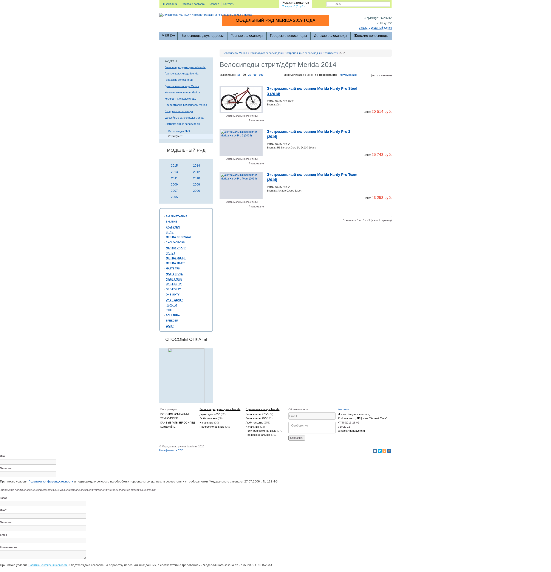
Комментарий (8, 547)
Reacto (171, 304)
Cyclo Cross (175, 242)
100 (261, 74)
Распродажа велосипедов (266, 53)
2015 (174, 165)
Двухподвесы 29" (213, 414)
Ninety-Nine (174, 278)
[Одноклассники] (384, 451)
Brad (169, 231)
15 (238, 74)
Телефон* (6, 522)
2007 (174, 190)
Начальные (209, 422)
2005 (174, 197)
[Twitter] (380, 451)
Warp (169, 325)
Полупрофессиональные (264, 430)
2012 (196, 172)
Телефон (5, 468)
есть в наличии (382, 75)
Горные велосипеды (247, 35)
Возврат (214, 4)
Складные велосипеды (179, 111)
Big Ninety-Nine (176, 216)
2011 (174, 178)
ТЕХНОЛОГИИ (169, 418)
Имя (2, 456)
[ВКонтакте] (375, 451)
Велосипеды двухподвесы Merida (185, 67)
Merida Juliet (176, 258)
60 (255, 74)
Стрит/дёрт (175, 136)
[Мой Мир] (389, 451)
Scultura (173, 315)
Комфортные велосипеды (181, 98)
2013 (174, 172)
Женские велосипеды (371, 35)
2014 (196, 165)
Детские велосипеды (330, 35)
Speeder (172, 320)
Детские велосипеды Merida (182, 86)
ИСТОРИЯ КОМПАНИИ (174, 414)
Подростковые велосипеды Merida (186, 105)
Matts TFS (173, 268)
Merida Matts (175, 263)
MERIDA (168, 35)
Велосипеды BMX (179, 131)
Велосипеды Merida (235, 53)
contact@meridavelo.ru (351, 430)
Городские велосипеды (288, 35)
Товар (3, 497)
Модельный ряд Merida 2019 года (275, 20)
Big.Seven (173, 226)
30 (249, 74)
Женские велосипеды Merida (182, 92)
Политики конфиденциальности (50, 481)
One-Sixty (173, 294)
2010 (196, 178)
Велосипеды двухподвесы (202, 35)
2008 (196, 184)
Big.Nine (171, 221)
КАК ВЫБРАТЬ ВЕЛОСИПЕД (177, 422)
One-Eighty (174, 284)
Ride (169, 310)
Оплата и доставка (193, 4)
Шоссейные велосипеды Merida (184, 117)
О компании (170, 4)
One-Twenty (174, 299)
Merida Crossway (179, 237)
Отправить (296, 437)
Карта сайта (167, 426)
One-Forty (173, 289)
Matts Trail (174, 273)
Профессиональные (215, 426)
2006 (196, 190)
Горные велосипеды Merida (181, 73)
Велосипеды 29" (259, 418)
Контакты (229, 4)
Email (3, 534)
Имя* (3, 510)
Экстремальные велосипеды (182, 123)
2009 (174, 184)
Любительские (211, 418)
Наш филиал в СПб (171, 450)
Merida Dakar (176, 247)
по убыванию (348, 74)
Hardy (170, 252)
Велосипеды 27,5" (259, 414)
